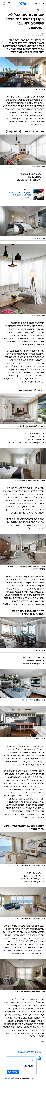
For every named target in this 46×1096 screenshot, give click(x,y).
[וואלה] (23, 3)
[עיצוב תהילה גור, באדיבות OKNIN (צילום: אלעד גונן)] (23, 411)
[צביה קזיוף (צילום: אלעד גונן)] (23, 152)
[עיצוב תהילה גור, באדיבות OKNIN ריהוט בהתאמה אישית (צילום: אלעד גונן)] (23, 552)
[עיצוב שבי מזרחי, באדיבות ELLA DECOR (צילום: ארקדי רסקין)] (23, 850)
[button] (35, 3)
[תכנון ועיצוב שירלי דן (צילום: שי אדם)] (23, 74)
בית (42, 1042)
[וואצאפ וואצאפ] (9, 3)
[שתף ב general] (4, 3)
